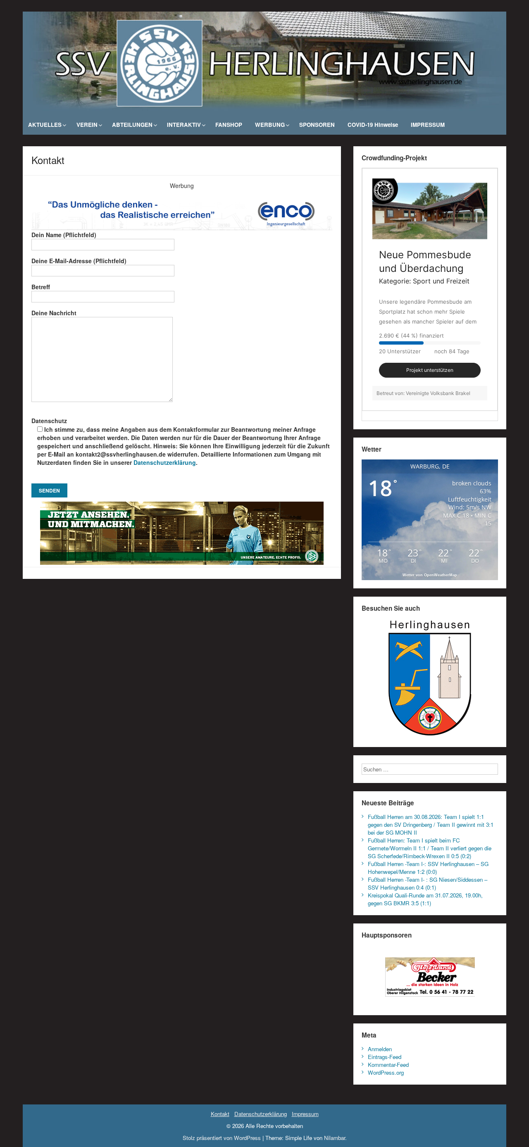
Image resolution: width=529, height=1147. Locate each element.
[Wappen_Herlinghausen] (430, 678)
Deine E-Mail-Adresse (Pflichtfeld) (78, 261)
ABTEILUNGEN (132, 125)
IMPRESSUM (428, 125)
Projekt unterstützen (429, 370)
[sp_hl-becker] (430, 975)
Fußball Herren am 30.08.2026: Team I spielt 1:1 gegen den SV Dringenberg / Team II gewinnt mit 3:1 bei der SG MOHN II (430, 824)
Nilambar (334, 1138)
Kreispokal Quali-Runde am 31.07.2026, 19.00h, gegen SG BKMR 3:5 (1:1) (425, 899)
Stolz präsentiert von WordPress (222, 1138)
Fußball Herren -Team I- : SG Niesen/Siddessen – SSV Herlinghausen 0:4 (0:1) (427, 883)
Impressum (305, 1114)
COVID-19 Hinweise (373, 125)
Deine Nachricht (53, 313)
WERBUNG (270, 125)
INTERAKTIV (184, 125)
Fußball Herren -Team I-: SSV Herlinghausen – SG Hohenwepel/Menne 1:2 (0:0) (428, 868)
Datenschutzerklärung (164, 462)
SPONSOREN (317, 125)
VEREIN (87, 125)
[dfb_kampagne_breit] (182, 532)
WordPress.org (386, 1072)
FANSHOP (228, 125)
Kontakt (220, 1114)
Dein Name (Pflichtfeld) (63, 235)
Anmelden (380, 1049)
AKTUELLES (45, 125)
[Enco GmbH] (181, 209)
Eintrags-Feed (384, 1057)
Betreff (40, 287)
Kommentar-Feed (388, 1064)
